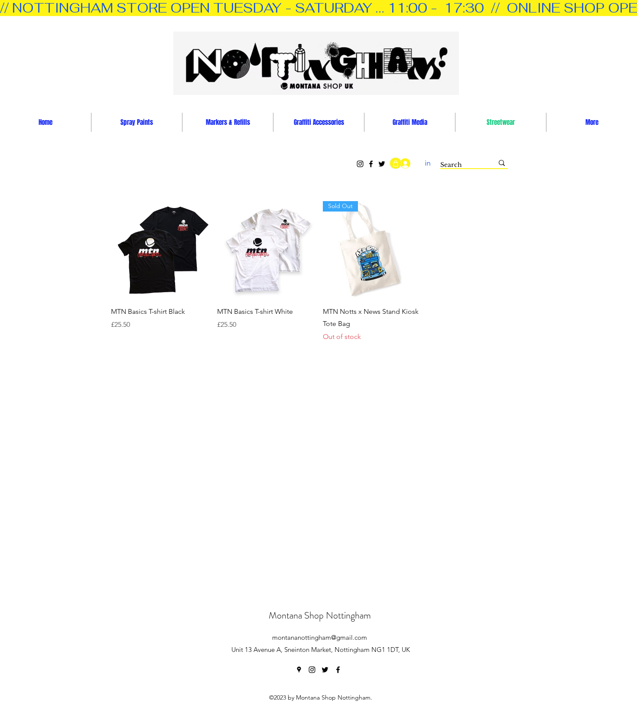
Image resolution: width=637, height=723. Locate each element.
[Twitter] (381, 164)
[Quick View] (159, 250)
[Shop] (396, 163)
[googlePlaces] (299, 669)
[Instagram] (360, 164)
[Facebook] (371, 164)
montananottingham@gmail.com (319, 637)
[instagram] (312, 669)
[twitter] (325, 669)
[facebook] (338, 669)
